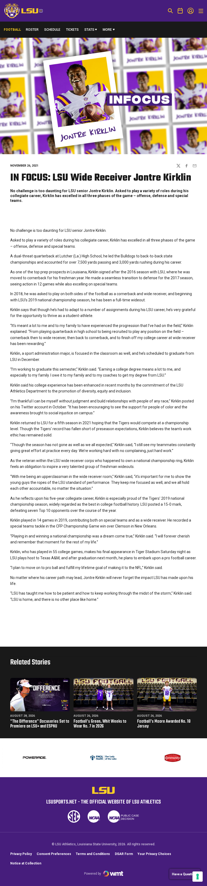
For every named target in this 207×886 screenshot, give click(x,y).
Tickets (72, 30)
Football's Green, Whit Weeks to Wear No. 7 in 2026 (100, 724)
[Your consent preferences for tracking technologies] (197, 876)
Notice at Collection (25, 863)
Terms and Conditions (93, 854)
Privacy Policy (21, 854)
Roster (32, 30)
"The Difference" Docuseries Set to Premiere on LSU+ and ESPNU (39, 724)
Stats (89, 30)
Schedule (52, 30)
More (107, 30)
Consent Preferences (54, 854)
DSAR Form (124, 854)
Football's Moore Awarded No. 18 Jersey (164, 724)
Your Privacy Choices (154, 854)
